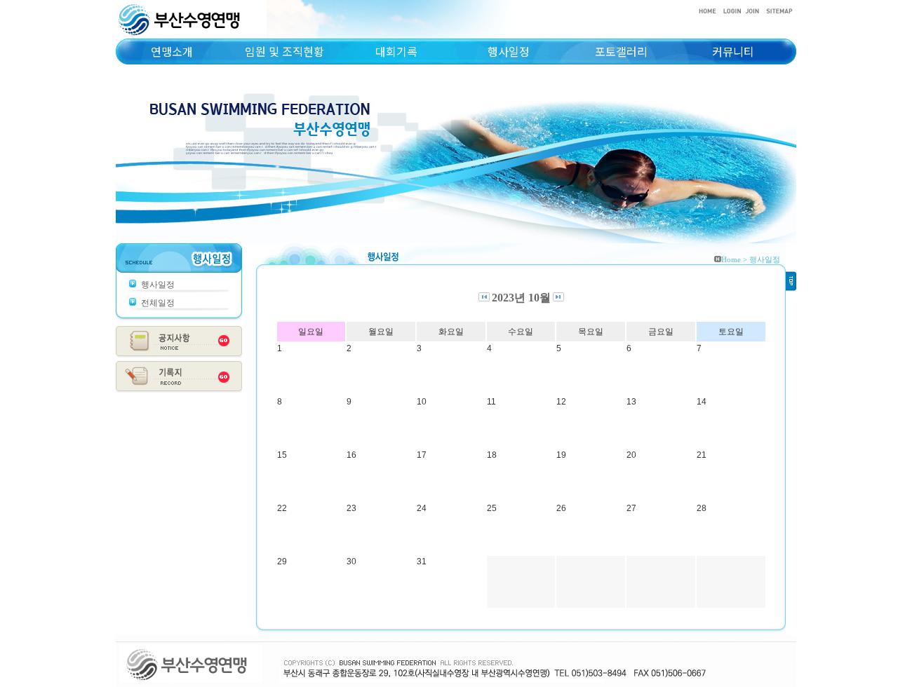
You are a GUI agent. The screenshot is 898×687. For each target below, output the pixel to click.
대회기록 (396, 51)
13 (631, 402)
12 (561, 402)
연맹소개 (172, 51)
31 (422, 561)
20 (631, 455)
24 (422, 508)
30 (351, 561)
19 (561, 455)
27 (631, 508)
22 (282, 508)
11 (491, 402)
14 (701, 402)
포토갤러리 (621, 51)
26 (561, 508)
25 (492, 508)
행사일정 (509, 51)
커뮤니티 (733, 51)
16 (351, 455)
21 (701, 455)
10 (422, 402)
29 (282, 561)
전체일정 (158, 303)
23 (351, 508)
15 (282, 455)
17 (422, 455)
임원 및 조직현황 (284, 51)
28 (701, 508)
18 (492, 455)
